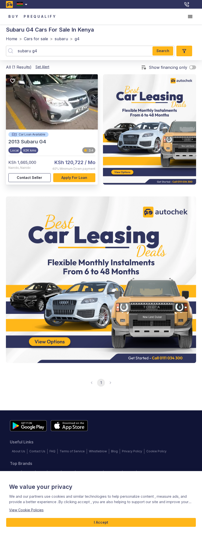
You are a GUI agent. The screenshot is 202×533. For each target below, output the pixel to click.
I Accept (101, 522)
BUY (13, 16)
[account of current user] (190, 16)
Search (162, 51)
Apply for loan (74, 177)
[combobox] (23, 4)
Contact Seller (29, 177)
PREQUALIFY (40, 16)
